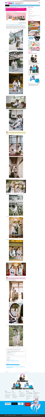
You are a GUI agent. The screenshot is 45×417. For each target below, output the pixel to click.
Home (6, 6)
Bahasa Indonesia (38, 0)
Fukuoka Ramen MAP (15, 396)
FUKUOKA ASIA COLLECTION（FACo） (8, 395)
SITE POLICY (6, 415)
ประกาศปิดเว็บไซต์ (30, 9)
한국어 (25, 0)
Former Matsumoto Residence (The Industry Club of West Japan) (12, 364)
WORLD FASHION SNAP (8, 393)
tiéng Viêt (35, 0)
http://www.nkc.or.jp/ (11, 353)
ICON (27, 399)
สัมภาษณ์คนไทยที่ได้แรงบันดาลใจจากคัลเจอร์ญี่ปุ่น (29, 393)
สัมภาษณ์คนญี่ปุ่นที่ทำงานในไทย (29, 396)
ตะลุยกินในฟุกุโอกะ (19, 5)
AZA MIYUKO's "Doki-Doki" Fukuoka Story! (22, 396)
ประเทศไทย (9, 11)
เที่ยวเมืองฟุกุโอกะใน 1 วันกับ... (23, 6)
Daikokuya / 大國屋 (30, 13)
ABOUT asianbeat (14, 415)
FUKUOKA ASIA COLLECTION (13, 6)
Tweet (10, 21)
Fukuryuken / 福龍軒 (30, 18)
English (31, 0)
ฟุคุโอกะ (11, 11)
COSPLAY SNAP (21, 392)
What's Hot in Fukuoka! (13, 5)
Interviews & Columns (32, 5)
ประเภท (7, 5)
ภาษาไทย (33, 0)
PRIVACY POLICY (9, 415)
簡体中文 (27, 0)
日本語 (23, 0)
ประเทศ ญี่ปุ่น (7, 11)
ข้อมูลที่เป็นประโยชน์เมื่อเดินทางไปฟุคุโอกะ (36, 393)
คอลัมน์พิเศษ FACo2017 (19, 6)
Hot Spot (15, 11)
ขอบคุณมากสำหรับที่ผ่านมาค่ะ (31, 11)
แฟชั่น (10, 6)
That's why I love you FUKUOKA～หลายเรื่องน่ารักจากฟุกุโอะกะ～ (36, 397)
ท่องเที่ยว (14, 11)
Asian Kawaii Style (7, 397)
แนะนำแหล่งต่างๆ (14, 397)
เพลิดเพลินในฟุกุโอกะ (25, 5)
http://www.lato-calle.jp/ (11, 359)
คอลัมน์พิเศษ (37, 5)
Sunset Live (13, 392)
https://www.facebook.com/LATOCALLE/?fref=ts (14, 360)
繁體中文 (29, 0)
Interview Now (28, 398)
